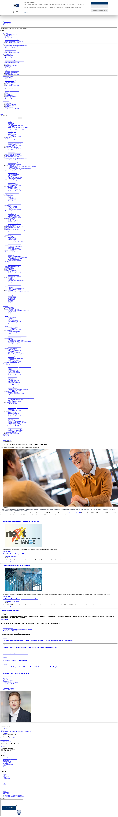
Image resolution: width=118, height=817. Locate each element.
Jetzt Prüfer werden (11, 150)
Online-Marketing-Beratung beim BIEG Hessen (14, 61)
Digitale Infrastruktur (9, 70)
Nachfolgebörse (11, 219)
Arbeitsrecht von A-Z (12, 365)
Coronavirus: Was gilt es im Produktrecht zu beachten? (18, 291)
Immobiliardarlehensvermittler (13, 384)
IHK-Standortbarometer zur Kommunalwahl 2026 (17, 230)
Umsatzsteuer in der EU (12, 414)
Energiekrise (10, 287)
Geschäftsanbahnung (12, 339)
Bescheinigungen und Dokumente (12, 91)
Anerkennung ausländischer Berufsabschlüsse (17, 189)
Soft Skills (10, 133)
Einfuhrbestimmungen (12, 328)
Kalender (7, 42)
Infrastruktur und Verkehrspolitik (14, 248)
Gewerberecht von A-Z (12, 377)
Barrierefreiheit (6, 792)
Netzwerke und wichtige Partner (14, 342)
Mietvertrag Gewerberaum (13, 406)
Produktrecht (10, 301)
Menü (1, 114)
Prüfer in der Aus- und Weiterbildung (12, 40)
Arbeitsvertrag (10, 404)
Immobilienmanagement (12, 128)
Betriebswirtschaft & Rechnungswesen (15, 125)
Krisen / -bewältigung (12, 214)
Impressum (5, 787)
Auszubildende (11, 123)
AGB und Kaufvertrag (12, 403)
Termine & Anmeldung (12, 149)
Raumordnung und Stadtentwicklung (12, 71)
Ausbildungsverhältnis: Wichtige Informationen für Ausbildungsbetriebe (22, 166)
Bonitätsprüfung (11, 351)
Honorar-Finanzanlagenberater (14, 382)
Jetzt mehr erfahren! (7, 551)
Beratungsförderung (12, 211)
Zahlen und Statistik (12, 203)
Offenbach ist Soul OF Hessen (14, 259)
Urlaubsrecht (10, 373)
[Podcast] (5, 613)
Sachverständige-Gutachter (13, 387)
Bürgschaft (10, 208)
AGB (4, 788)
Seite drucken (5, 733)
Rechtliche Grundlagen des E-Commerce (16, 395)
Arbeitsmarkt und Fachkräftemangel (15, 139)
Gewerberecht (8, 103)
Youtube (4, 784)
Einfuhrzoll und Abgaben (13, 327)
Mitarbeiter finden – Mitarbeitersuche (15, 140)
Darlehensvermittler (11, 379)
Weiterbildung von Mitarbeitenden (14, 143)
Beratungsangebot (58, 516)
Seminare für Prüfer (11, 183)
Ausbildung (5, 157)
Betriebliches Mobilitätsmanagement (15, 246)
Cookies (4, 791)
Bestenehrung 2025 (9, 51)
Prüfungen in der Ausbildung (11, 47)
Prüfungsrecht (10, 176)
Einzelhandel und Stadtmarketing (11, 72)
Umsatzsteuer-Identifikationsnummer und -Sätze (17, 336)
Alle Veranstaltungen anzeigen (6, 676)
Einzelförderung (11, 359)
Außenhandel (10, 124)
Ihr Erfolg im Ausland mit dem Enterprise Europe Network (19, 341)
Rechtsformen (10, 419)
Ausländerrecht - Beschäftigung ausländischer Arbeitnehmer (19, 367)
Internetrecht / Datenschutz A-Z (14, 392)
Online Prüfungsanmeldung (13, 174)
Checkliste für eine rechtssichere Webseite (16, 393)
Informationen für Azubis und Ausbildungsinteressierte (16, 45)
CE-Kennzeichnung (12, 297)
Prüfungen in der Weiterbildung (11, 38)
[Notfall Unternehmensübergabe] (12, 601)
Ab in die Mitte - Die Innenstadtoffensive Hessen (17, 257)
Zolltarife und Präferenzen (13, 320)
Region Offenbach (9, 67)
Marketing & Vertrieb (12, 130)
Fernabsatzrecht (11, 397)
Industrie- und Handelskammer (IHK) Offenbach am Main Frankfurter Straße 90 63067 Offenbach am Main (7, 739)
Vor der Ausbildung (11, 160)
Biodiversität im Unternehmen (14, 242)
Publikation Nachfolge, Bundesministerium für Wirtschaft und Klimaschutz (17, 629)
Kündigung (10, 369)
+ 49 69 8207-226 (3, 728)
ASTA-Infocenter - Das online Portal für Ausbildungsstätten (19, 168)
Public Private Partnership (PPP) (14, 352)
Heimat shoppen (11, 255)
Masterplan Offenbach (12, 262)
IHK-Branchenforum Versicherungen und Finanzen (18, 389)
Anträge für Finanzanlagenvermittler (15, 428)
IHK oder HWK (11, 383)
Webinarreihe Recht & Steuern (11, 109)
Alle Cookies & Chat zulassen (99, 3)
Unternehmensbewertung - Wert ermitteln (16, 565)
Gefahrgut (10, 283)
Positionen (15, 42)
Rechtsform (10, 201)
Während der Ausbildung (13, 162)
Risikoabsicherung (11, 349)
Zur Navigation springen (16, 731)
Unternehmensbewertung (13, 222)
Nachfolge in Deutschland (8, 628)
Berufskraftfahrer (11, 152)
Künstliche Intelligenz (9, 78)
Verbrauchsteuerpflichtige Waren (14, 331)
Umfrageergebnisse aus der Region (12, 65)
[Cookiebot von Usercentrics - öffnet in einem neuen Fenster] (16, 12)
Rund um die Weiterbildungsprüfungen (15, 148)
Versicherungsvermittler (12, 388)
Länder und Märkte (9, 95)
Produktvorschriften (9, 84)
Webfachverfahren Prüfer (13, 184)
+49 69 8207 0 (3, 746)
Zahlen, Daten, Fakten (12, 238)
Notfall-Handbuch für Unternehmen (12, 684)
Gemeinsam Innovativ (9, 81)
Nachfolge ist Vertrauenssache (9, 610)
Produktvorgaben (11, 295)
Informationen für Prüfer (10, 48)
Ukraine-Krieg (11, 346)
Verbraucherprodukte (12, 296)
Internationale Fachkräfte (13, 144)
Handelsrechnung (11, 312)
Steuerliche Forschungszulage (13, 271)
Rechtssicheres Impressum (13, 394)
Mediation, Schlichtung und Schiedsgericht (16, 421)
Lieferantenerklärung (12, 318)
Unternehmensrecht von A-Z (13, 418)
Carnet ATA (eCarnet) (12, 311)
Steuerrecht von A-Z (12, 412)
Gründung (5, 678)
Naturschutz (10, 281)
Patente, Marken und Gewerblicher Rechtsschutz (17, 422)
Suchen (24, 28)
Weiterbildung (5, 119)
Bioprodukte (10, 292)
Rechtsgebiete (10, 293)
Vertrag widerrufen (4, 768)
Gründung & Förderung (7, 194)
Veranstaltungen (7, 22)
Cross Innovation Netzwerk (13, 275)
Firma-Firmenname (11, 420)
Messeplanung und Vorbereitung (14, 360)
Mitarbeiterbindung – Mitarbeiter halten (15, 142)
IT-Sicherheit (10, 400)
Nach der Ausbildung (12, 163)
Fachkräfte (7, 36)
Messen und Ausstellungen (10, 97)
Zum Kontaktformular (4, 752)
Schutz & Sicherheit (12, 134)
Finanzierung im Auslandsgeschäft (14, 350)
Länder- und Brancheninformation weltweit (16, 343)
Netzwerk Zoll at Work (9, 88)
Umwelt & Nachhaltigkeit (10, 82)
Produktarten (10, 300)
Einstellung (10, 368)
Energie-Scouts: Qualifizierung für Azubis (16, 288)
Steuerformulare (11, 409)
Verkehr (6, 68)
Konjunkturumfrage (12, 231)
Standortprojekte (8, 73)
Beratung (9, 196)
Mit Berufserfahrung (12, 188)
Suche (10, 28)
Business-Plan (10, 197)
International (5, 306)
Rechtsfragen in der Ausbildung (14, 372)
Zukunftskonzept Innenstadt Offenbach (15, 263)
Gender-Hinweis (6, 793)
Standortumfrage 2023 (12, 232)
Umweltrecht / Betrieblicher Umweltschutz (16, 280)
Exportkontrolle (11, 319)
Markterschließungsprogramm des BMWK (16, 353)
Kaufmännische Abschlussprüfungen (15, 171)
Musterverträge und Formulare (11, 105)
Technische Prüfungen (12, 173)
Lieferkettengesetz (11, 279)
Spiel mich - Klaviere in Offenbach (14, 256)
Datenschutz (5, 790)
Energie (6, 83)
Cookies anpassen (99, 6)
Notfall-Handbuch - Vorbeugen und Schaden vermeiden (20, 599)
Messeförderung (11, 357)
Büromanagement (11, 126)
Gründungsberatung (9, 55)
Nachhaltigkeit (11, 278)
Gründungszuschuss (12, 199)
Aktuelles (11, 42)
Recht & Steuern (6, 363)
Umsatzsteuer (10, 323)
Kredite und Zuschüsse (12, 207)
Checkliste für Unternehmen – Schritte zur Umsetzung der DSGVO (21, 398)
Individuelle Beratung (9, 77)
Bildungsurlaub (11, 135)
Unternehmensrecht (9, 107)
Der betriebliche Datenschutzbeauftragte (15, 399)
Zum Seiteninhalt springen (26, 731)
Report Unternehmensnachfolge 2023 (73, 512)
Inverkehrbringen (11, 299)
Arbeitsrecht (7, 102)
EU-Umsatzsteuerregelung (13, 332)
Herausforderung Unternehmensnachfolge (11, 625)
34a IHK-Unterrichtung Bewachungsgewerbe (14, 41)
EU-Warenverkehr (9, 94)
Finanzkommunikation (12, 206)
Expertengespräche (11, 213)
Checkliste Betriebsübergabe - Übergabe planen (18, 554)
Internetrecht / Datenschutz (10, 104)
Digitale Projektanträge (12, 175)
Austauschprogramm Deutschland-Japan (16, 340)
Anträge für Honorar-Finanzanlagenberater (16, 429)
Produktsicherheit (11, 298)
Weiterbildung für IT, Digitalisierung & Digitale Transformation (20, 129)
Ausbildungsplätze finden (13, 159)
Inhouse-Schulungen (9, 35)
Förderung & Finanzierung (10, 79)
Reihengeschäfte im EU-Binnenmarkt (15, 334)
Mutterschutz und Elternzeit (13, 371)
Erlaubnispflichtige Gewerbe (13, 380)
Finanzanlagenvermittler (12, 381)
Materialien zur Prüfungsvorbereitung (15, 177)
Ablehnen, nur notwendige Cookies (99, 10)
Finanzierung (8, 56)
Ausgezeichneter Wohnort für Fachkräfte (16, 241)
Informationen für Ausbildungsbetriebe (12, 46)
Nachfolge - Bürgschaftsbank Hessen (10, 630)
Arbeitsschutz (10, 282)
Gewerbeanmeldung (12, 198)
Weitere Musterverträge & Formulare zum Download (18, 408)
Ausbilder (10, 122)
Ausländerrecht (11, 378)
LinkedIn (5, 783)
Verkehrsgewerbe (11, 247)
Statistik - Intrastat (11, 333)
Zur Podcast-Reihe (4, 619)
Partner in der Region (12, 237)
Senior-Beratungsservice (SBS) (14, 216)
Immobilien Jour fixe (12, 240)
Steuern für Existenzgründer (13, 413)
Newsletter (5, 25)
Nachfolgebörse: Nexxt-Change (11, 682)
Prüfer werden (10, 181)
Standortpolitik (6, 228)
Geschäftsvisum (11, 313)
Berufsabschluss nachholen (10, 50)
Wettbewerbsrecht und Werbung (14, 423)
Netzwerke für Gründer (12, 200)
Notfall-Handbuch (11, 221)
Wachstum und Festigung (10, 57)
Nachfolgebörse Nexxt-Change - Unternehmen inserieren (21, 521)
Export (6, 92)
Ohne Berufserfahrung (12, 187)
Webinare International (12, 344)
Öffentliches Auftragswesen (13, 215)
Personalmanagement (12, 132)
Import (6, 93)
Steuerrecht (7, 106)
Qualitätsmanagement (12, 302)
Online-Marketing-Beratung (8, 689)
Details (25, 12)
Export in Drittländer (12, 317)
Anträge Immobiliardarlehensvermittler (15, 430)
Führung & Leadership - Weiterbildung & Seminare (18, 127)
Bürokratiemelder (8, 66)
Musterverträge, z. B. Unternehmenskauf (11, 627)
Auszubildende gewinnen (13, 167)
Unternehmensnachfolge (10, 58)
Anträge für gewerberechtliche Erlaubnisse (13, 108)
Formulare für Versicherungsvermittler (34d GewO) (18, 426)
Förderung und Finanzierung (11, 96)
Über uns (5, 24)
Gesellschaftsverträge (12, 405)
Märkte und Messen (12, 385)
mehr (18, 42)
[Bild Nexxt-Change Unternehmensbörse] (23, 547)
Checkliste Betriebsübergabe (13, 220)
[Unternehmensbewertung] (23, 591)
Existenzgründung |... (7, 440)
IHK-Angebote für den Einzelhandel (15, 258)
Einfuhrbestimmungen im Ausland (14, 321)
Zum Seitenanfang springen (5, 731)
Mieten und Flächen (12, 239)
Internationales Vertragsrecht (13, 322)
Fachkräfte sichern (7, 23)
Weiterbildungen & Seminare (11, 34)
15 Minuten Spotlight (9, 89)
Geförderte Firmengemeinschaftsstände (15, 358)
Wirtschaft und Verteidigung (10, 60)
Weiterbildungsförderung (10, 37)
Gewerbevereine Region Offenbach (15, 254)
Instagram (5, 785)
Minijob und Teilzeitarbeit (13, 370)
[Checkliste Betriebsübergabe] (11, 556)
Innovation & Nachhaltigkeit (8, 267)
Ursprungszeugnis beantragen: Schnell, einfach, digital (18, 310)
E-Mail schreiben (3, 730)
